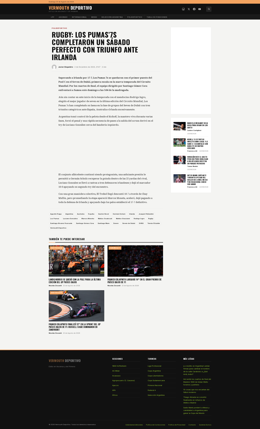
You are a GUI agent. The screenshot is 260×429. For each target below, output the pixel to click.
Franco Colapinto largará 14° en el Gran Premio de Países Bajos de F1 (135, 281)
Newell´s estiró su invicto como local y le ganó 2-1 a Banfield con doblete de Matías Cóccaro (197, 144)
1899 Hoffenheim (119, 366)
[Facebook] (194, 9)
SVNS (141, 223)
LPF (52, 17)
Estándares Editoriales (134, 425)
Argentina (69, 214)
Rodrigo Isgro (139, 219)
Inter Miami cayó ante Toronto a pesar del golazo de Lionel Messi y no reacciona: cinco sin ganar (197, 179)
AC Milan (116, 371)
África (114, 395)
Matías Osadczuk (105, 219)
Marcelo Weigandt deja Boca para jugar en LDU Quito (197, 125)
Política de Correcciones (155, 425)
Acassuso (116, 376)
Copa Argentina (154, 371)
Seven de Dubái (128, 223)
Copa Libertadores (155, 376)
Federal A (152, 390)
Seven (115, 223)
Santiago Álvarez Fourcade (61, 223)
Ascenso (63, 17)
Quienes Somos (205, 425)
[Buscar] (208, 9)
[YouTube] (199, 9)
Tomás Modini (192, 166)
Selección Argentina (112, 17)
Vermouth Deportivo (58, 228)
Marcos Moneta (88, 219)
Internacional (79, 17)
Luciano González (70, 219)
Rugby (150, 219)
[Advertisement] (105, 150)
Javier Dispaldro (65, 67)
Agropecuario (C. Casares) (123, 380)
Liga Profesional (154, 366)
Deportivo (70, 7)
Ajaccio (115, 385)
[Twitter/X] (188, 9)
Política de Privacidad (176, 425)
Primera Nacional (155, 385)
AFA (114, 390)
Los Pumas (54, 219)
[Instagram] (183, 9)
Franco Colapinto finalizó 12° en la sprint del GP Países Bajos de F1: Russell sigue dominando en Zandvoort (74, 327)
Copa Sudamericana (156, 380)
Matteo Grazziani (123, 219)
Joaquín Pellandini (146, 214)
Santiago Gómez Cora (85, 223)
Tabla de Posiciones (157, 17)
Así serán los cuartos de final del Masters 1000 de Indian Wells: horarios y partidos (197, 382)
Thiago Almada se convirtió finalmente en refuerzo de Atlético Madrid (194, 400)
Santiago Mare (104, 223)
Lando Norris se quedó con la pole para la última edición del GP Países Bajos (75, 281)
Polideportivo (134, 17)
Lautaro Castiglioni (194, 130)
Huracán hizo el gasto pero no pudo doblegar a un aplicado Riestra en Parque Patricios (197, 160)
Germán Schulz (119, 214)
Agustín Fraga (55, 214)
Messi (94, 17)
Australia (80, 214)
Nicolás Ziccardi (55, 286)
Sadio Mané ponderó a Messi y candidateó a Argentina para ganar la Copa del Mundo (196, 410)
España (91, 214)
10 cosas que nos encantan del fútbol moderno (196, 391)
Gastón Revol (103, 214)
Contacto (192, 425)
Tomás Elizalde (153, 223)
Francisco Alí (192, 151)
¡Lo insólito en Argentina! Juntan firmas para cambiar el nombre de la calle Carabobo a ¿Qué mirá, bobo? (196, 370)
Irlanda (132, 214)
